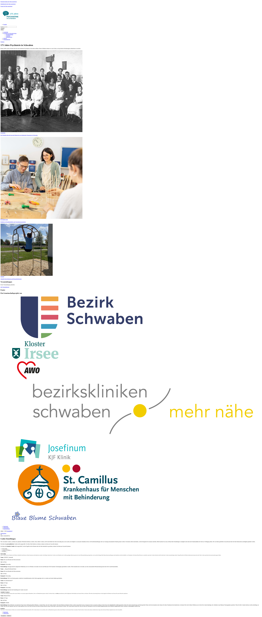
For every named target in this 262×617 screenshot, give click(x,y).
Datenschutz (6, 527)
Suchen (2, 26)
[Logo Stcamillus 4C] (78, 505)
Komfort (4, 551)
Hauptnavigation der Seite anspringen (9, 1)
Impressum (5, 526)
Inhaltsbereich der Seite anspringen (8, 4)
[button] (5, 32)
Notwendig (4, 548)
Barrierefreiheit (6, 528)
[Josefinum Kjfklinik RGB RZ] (50, 462)
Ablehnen (9, 615)
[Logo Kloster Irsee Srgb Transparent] (35, 359)
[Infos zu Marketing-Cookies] (11, 550)
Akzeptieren (3, 615)
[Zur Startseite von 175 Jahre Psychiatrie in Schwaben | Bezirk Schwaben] (11, 22)
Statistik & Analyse (6, 550)
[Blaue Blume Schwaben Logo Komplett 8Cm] (44, 524)
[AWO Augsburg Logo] (28, 379)
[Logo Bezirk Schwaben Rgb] (81, 338)
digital (9, 531)
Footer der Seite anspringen (6, 6)
